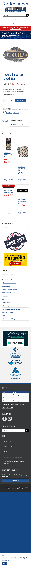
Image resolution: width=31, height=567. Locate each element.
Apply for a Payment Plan (17, 337)
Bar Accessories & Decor (15, 109)
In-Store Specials (7, 306)
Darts (4, 299)
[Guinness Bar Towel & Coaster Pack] (8, 144)
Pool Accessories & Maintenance (11, 309)
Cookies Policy (14, 488)
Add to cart (20, 100)
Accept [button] (4, 563)
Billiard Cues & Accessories (10, 289)
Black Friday (9, 113)
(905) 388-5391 (7, 408)
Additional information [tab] (5, 121)
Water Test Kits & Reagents (10, 319)
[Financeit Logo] (15, 340)
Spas (4, 315)
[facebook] (4, 419)
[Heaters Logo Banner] (15, 7)
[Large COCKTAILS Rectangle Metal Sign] (22, 191)
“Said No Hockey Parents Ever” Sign (8, 191)
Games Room (6, 302)
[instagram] (10, 419)
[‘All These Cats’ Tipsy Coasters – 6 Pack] (22, 151)
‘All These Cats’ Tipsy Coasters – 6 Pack (22, 169)
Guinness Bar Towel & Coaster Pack (8, 155)
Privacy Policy (23, 558)
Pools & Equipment (8, 312)
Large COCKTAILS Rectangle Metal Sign (22, 201)
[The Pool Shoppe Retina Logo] (15, 2)
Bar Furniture (6, 286)
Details (11, 179)
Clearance (5, 296)
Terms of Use (20, 488)
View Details (25, 27)
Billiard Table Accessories (9, 292)
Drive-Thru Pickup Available (15, 29)
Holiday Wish (16, 113)
